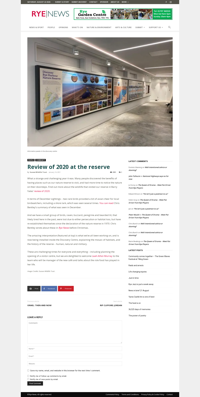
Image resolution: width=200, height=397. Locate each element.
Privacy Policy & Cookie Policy (152, 394)
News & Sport (36, 27)
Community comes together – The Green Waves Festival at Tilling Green (149, 257)
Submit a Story (62, 2)
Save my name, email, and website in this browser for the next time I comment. (65, 370)
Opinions (63, 27)
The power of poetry (137, 316)
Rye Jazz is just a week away (141, 284)
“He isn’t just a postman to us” (155, 194)
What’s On (77, 27)
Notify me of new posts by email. (44, 379)
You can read (106, 203)
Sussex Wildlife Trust (38, 172)
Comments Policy (112, 394)
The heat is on (135, 303)
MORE (124, 2)
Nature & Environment (99, 27)
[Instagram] (171, 2)
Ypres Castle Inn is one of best (141, 297)
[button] (169, 27)
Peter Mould (134, 214)
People (51, 27)
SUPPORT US (155, 27)
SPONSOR (104, 2)
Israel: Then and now (39, 305)
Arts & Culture (123, 27)
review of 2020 (42, 191)
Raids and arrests (136, 265)
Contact (93, 2)
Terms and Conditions (130, 394)
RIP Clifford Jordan (111, 305)
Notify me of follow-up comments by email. (48, 376)
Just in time (134, 278)
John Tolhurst (134, 176)
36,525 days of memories (139, 309)
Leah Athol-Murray (102, 256)
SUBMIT (139, 27)
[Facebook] (166, 2)
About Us (115, 2)
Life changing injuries (138, 272)
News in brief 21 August (139, 290)
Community (40, 160)
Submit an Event (79, 2)
